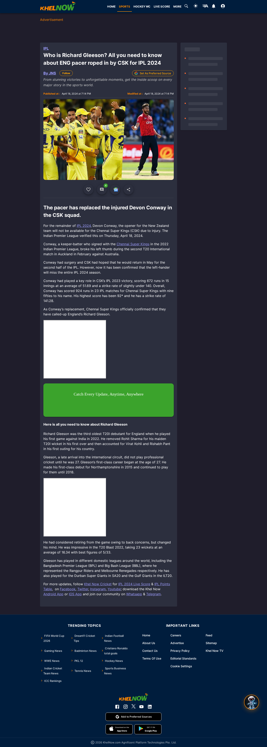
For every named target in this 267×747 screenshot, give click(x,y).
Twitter (82, 589)
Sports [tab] (124, 6)
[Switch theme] (195, 6)
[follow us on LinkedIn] (149, 706)
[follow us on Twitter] (133, 706)
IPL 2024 (84, 226)
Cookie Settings (181, 666)
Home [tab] (111, 6)
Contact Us (150, 650)
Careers (175, 635)
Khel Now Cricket (98, 584)
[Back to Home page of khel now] (58, 6)
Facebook (68, 589)
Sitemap (211, 643)
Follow (66, 73)
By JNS (49, 73)
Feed (209, 635)
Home (146, 635)
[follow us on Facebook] (117, 706)
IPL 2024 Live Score (134, 584)
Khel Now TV (214, 650)
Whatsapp (134, 594)
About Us (148, 643)
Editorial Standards (183, 658)
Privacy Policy (180, 650)
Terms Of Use (151, 658)
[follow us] (115, 190)
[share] (128, 190)
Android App (53, 594)
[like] (88, 190)
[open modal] (251, 702)
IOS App (75, 594)
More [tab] (177, 6)
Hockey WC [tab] (142, 6)
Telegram (153, 594)
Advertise (177, 643)
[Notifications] (213, 6)
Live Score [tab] (162, 6)
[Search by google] (186, 6)
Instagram (98, 589)
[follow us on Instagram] (125, 706)
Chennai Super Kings (133, 244)
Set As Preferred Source (155, 73)
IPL (46, 48)
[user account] (223, 6)
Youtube (114, 589)
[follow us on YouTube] (141, 706)
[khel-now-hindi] (205, 7)
